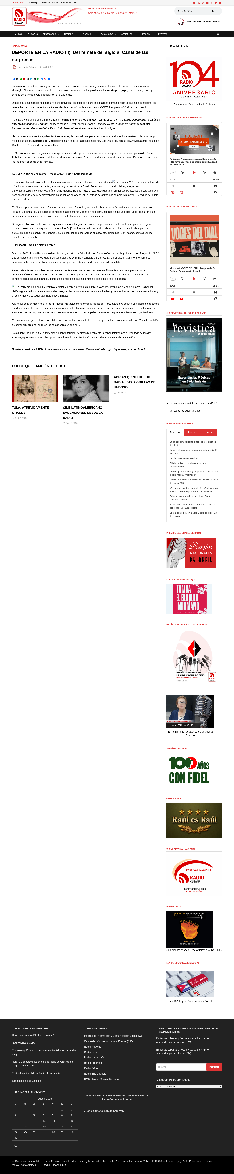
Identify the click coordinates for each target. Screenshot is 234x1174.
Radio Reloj (91, 1052)
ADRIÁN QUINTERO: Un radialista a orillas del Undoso (135, 382)
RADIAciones (19, 45)
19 (34, 1126)
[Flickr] (208, 2)
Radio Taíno (91, 1068)
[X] (199, 2)
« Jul (14, 1146)
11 (25, 1121)
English (185, 45)
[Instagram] (204, 2)
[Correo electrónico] (220, 2)
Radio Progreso (93, 1063)
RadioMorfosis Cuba (23, 1042)
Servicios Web (69, 2)
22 (62, 1126)
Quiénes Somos (49, 2)
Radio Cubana (29, 67)
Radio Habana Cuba (95, 1057)
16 (72, 1121)
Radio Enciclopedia (95, 1073)
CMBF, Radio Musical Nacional (101, 1079)
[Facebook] (190, 2)
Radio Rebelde (92, 1046)
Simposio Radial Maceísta (27, 1080)
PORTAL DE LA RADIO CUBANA (103, 9)
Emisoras (33, 34)
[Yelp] (212, 2)
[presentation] (175, 432)
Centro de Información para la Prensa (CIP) (108, 1041)
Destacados (49, 34)
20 (44, 1126)
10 (15, 1121)
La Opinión (87, 34)
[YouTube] (194, 2)
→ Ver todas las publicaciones (183, 410)
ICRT (64, 1165)
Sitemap (33, 2)
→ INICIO (18, 34)
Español (174, 45)
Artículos (126, 34)
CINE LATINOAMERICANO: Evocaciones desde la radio (83, 413)
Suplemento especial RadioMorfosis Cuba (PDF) (194, 950)
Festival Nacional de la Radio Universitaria (36, 1073)
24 (15, 1132)
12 (34, 1121)
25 (25, 1132)
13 (44, 1121)
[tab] (175, 432)
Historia (145, 34)
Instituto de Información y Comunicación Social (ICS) (113, 1036)
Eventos (162, 34)
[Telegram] (216, 2)
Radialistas (107, 34)
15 (62, 1121)
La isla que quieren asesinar (184, 458)
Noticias (68, 34)
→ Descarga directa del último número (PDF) (191, 403)
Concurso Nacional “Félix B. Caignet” (33, 1035)
